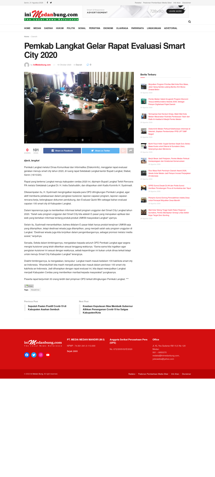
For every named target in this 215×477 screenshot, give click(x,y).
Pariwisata (137, 28)
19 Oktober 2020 (64, 64)
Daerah (48, 28)
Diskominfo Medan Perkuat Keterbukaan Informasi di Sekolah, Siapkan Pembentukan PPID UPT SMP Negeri (169, 131)
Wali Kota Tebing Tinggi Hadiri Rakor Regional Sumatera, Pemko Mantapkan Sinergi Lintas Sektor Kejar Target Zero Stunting (168, 212)
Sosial (82, 28)
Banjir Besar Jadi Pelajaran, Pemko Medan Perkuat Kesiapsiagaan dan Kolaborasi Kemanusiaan (168, 159)
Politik (71, 28)
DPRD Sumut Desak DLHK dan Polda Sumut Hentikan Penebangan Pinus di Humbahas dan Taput (169, 186)
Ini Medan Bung (36, 373)
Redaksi (138, 2)
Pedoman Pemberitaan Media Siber (157, 2)
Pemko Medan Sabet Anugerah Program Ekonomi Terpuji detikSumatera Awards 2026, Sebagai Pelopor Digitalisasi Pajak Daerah (168, 101)
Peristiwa (94, 28)
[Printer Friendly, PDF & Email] (29, 286)
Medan (37, 28)
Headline (35, 289)
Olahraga (122, 28)
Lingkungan (154, 28)
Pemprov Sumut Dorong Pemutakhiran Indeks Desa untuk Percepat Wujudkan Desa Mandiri (169, 198)
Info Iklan (177, 2)
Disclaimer (186, 2)
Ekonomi (108, 28)
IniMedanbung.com (42, 64)
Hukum (60, 28)
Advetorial (170, 28)
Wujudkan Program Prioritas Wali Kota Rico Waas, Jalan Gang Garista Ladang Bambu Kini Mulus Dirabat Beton (168, 87)
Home (27, 28)
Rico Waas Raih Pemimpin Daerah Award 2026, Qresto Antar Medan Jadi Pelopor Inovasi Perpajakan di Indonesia (169, 173)
